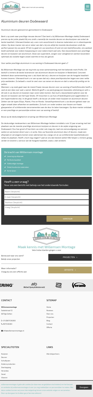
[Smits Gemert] (58, 285)
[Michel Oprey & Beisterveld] (33, 285)
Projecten (69, 257)
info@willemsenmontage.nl (13, 331)
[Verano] (78, 285)
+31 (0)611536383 (9, 321)
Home (48, 307)
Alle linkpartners (52, 354)
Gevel (3, 374)
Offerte (69, 270)
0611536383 (7, 324)
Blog (48, 321)
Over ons (49, 314)
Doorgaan (84, 387)
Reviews (49, 310)
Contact (49, 324)
